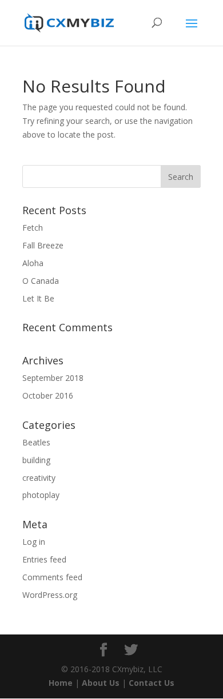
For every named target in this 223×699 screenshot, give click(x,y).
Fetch (32, 227)
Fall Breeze (42, 245)
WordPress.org (49, 594)
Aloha (32, 263)
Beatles (36, 442)
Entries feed (44, 559)
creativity (38, 477)
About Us (101, 682)
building (36, 460)
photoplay (40, 494)
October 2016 (47, 395)
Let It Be (38, 298)
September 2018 (52, 377)
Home (61, 682)
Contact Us (151, 682)
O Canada (40, 280)
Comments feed (52, 577)
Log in (33, 541)
